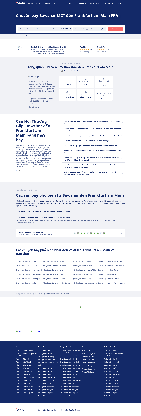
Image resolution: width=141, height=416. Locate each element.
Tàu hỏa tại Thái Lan (23, 396)
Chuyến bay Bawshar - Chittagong (28, 279)
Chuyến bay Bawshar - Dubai (26, 266)
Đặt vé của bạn (95, 3)
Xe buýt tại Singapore (46, 393)
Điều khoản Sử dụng (50, 410)
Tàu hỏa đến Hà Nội (23, 365)
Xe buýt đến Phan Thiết (47, 380)
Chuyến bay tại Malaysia (69, 390)
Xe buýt (38, 3)
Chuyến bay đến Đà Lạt (68, 374)
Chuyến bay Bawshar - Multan (54, 279)
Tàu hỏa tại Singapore (24, 393)
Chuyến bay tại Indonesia (69, 387)
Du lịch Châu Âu (110, 347)
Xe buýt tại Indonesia (46, 387)
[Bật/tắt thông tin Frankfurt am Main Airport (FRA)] (121, 233)
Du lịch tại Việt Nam (111, 383)
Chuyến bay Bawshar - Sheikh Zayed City (57, 283)
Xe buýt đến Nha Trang (46, 377)
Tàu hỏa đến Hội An (23, 368)
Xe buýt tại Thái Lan (45, 396)
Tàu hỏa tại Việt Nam (24, 383)
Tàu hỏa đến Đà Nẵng (24, 350)
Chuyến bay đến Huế (67, 377)
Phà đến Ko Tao (88, 350)
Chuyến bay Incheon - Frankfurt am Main (112, 283)
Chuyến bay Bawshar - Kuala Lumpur (111, 266)
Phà (54, 3)
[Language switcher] (83, 3)
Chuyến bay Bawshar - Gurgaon (81, 279)
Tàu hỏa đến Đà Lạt (23, 380)
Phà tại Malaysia (88, 366)
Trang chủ (19, 294)
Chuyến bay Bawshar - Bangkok (81, 261)
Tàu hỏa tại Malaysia (24, 390)
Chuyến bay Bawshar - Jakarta (81, 266)
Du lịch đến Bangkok (111, 362)
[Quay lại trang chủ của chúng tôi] (22, 3)
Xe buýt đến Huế (44, 374)
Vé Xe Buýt (42, 347)
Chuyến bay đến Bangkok (69, 362)
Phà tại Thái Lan (88, 372)
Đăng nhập (121, 3)
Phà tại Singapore (88, 369)
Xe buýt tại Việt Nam (45, 383)
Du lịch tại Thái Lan (111, 396)
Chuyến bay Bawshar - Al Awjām (82, 274)
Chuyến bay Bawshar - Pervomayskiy (29, 270)
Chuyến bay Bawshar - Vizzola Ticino (83, 270)
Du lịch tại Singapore (111, 393)
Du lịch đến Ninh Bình (112, 377)
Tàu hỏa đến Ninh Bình (24, 362)
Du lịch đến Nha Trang (112, 374)
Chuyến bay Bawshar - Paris (26, 261)
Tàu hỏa (30, 3)
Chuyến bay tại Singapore (69, 393)
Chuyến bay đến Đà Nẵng (69, 356)
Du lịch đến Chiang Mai (112, 380)
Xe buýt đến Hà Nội (45, 354)
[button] (66, 29)
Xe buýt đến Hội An (45, 350)
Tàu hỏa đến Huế (22, 359)
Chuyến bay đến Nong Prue (70, 365)
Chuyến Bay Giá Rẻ (67, 347)
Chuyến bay (46, 3)
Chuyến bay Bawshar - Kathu (108, 274)
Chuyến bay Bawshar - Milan (53, 261)
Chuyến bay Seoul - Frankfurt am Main (84, 283)
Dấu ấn (37, 410)
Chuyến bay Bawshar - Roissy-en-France (30, 274)
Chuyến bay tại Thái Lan (69, 396)
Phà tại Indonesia (88, 363)
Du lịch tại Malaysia (111, 390)
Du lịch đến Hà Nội (111, 359)
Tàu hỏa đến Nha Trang (25, 371)
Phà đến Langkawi (89, 354)
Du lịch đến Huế (110, 368)
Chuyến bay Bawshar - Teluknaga (110, 261)
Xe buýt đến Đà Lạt (45, 368)
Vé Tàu (18, 347)
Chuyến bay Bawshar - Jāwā (53, 270)
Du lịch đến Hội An (111, 365)
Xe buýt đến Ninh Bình (46, 360)
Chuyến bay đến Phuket (69, 371)
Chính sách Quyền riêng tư (70, 410)
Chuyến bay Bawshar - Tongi (108, 270)
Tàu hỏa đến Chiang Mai (25, 377)
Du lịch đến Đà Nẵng (111, 350)
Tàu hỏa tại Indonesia (24, 387)
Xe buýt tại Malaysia (45, 390)
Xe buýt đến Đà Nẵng (46, 357)
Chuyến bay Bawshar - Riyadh (54, 274)
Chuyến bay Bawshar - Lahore (108, 279)
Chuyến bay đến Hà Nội (69, 359)
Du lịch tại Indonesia (111, 387)
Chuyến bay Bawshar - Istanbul (54, 266)
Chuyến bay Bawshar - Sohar (26, 283)
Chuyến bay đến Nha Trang (70, 368)
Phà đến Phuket (88, 357)
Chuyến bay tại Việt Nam (69, 383)
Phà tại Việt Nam (88, 360)
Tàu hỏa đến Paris (23, 374)
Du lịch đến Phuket (111, 371)
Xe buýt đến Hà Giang (46, 371)
